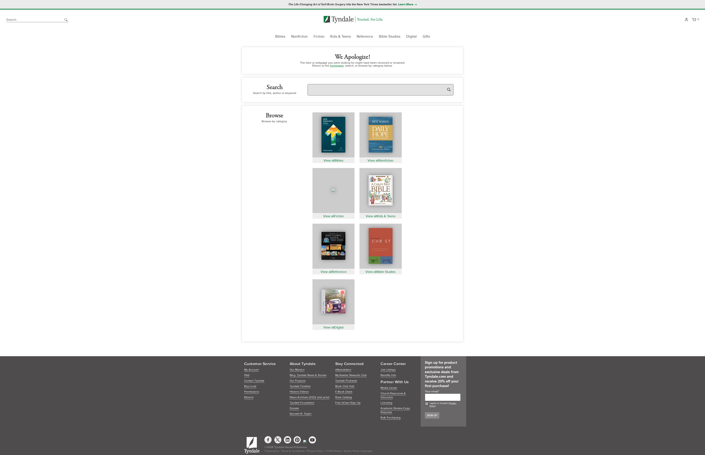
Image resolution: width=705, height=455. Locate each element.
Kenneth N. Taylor (301, 414)
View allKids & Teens (380, 216)
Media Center (389, 388)
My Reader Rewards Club (351, 375)
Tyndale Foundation (302, 403)
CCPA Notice (333, 451)
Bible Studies (389, 36)
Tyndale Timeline (300, 386)
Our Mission (297, 369)
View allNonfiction (380, 160)
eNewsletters (343, 369)
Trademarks (271, 451)
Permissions (251, 391)
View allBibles (333, 160)
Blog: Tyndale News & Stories (308, 375)
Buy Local (250, 386)
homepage (337, 66)
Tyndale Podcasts (346, 380)
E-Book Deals (343, 391)
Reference (365, 36)
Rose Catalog (343, 397)
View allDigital (333, 327)
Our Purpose (298, 380)
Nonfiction (299, 36)
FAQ (246, 375)
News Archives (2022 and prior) (310, 397)
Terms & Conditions (293, 451)
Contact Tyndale (254, 380)
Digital (411, 36)
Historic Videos (299, 391)
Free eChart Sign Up (348, 403)
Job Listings (388, 369)
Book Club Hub (345, 386)
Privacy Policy (315, 451)
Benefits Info (388, 375)
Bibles (280, 36)
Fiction (319, 36)
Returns (249, 397)
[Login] (686, 20)
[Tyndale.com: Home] (353, 19)
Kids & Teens (340, 36)
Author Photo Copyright (358, 451)
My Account (251, 369)
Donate (294, 408)
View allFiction (333, 216)
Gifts (426, 36)
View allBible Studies (380, 272)
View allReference (333, 272)
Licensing (386, 403)
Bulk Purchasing (391, 417)
